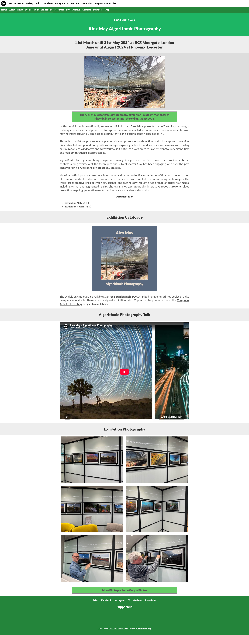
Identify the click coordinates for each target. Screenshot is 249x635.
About (12, 9)
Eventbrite (86, 3)
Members (97, 9)
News (20, 9)
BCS (68, 617)
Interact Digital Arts (118, 628)
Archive (76, 9)
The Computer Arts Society (20, 3)
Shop (107, 9)
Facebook (48, 3)
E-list (38, 3)
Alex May (137, 126)
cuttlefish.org (144, 628)
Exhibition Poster (74, 206)
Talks (36, 9)
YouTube (75, 3)
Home (3, 3)
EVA (68, 9)
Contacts (86, 9)
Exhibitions (46, 9)
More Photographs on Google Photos (124, 590)
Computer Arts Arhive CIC (86, 617)
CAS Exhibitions (124, 20)
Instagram (60, 3)
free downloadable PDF (122, 296)
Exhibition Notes (74, 202)
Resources (59, 9)
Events (28, 9)
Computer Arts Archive (105, 3)
